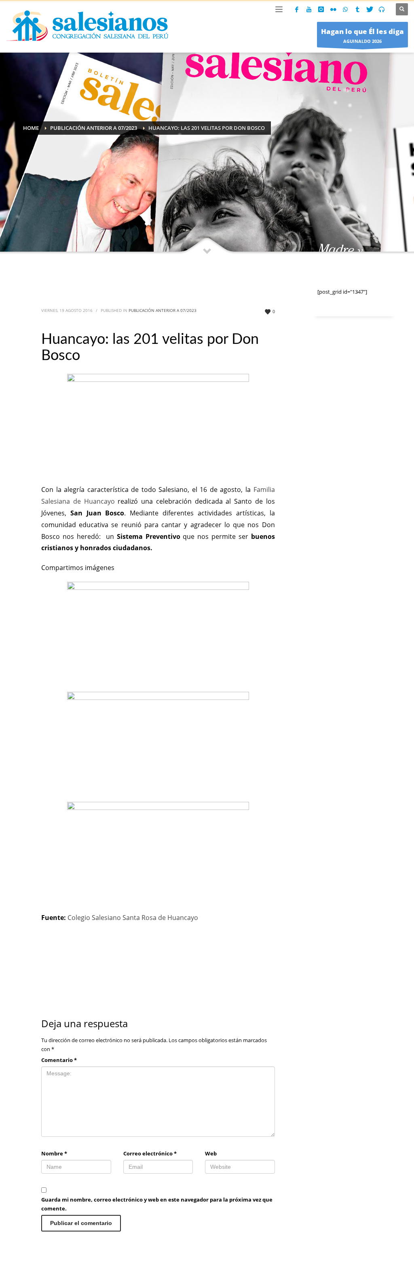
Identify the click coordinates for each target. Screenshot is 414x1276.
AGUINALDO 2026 (362, 35)
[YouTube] (309, 9)
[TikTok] (357, 9)
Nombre (54, 1153)
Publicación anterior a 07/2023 (162, 310)
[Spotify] (382, 9)
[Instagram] (321, 9)
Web (211, 1153)
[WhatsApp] (345, 9)
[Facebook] (297, 9)
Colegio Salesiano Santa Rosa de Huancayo (133, 917)
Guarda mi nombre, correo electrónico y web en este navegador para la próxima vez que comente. (156, 1204)
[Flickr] (333, 9)
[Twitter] (369, 9)
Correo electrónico (150, 1153)
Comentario (59, 1060)
